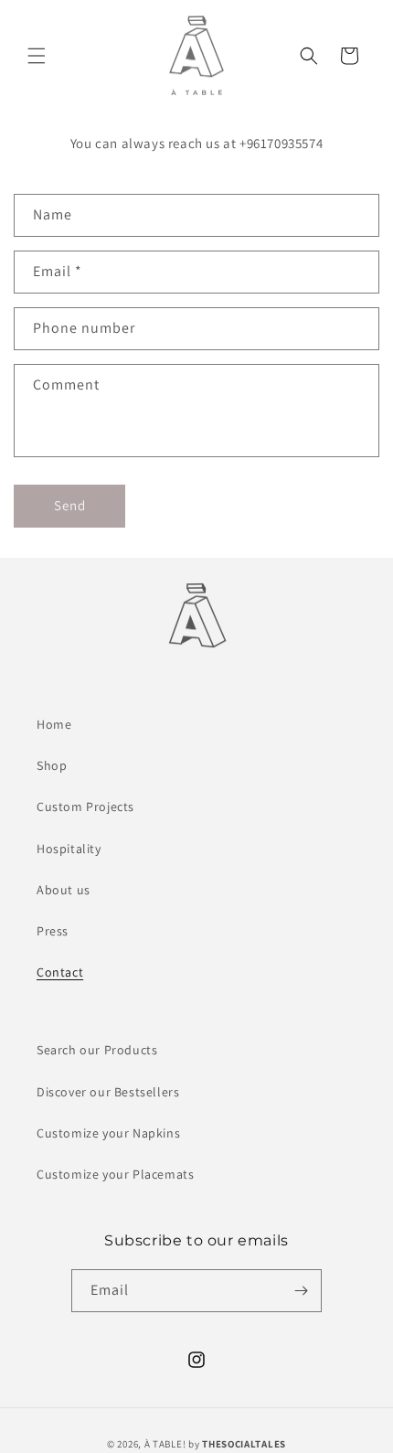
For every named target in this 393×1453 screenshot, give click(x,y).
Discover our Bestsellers (108, 1092)
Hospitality (69, 848)
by (237, 1443)
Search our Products (97, 1050)
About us (63, 889)
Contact (60, 972)
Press (53, 931)
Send (70, 505)
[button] (36, 56)
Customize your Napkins (108, 1133)
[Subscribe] (301, 1290)
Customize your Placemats (115, 1174)
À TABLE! (165, 1443)
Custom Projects (85, 806)
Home (54, 724)
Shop (52, 765)
